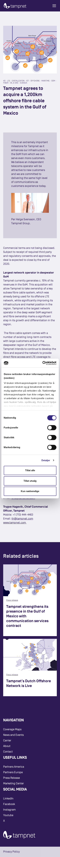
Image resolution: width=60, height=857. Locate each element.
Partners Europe (13, 772)
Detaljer (45, 460)
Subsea (23, 83)
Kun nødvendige (30, 491)
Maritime (45, 81)
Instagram (9, 809)
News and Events (13, 735)
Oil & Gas (14, 83)
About (6, 746)
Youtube (8, 815)
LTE (8, 81)
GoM (53, 81)
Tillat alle (30, 470)
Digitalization (18, 81)
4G (4, 81)
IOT (27, 81)
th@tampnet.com (22, 518)
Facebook (9, 804)
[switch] (51, 427)
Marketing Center (13, 783)
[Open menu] (54, 5)
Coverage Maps (12, 729)
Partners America (13, 767)
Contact (8, 751)
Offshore (35, 81)
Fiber (5, 83)
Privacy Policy (11, 851)
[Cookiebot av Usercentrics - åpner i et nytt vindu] (42, 363)
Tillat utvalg (30, 480)
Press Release (11, 778)
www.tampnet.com (15, 522)
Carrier (7, 740)
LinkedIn (8, 798)
